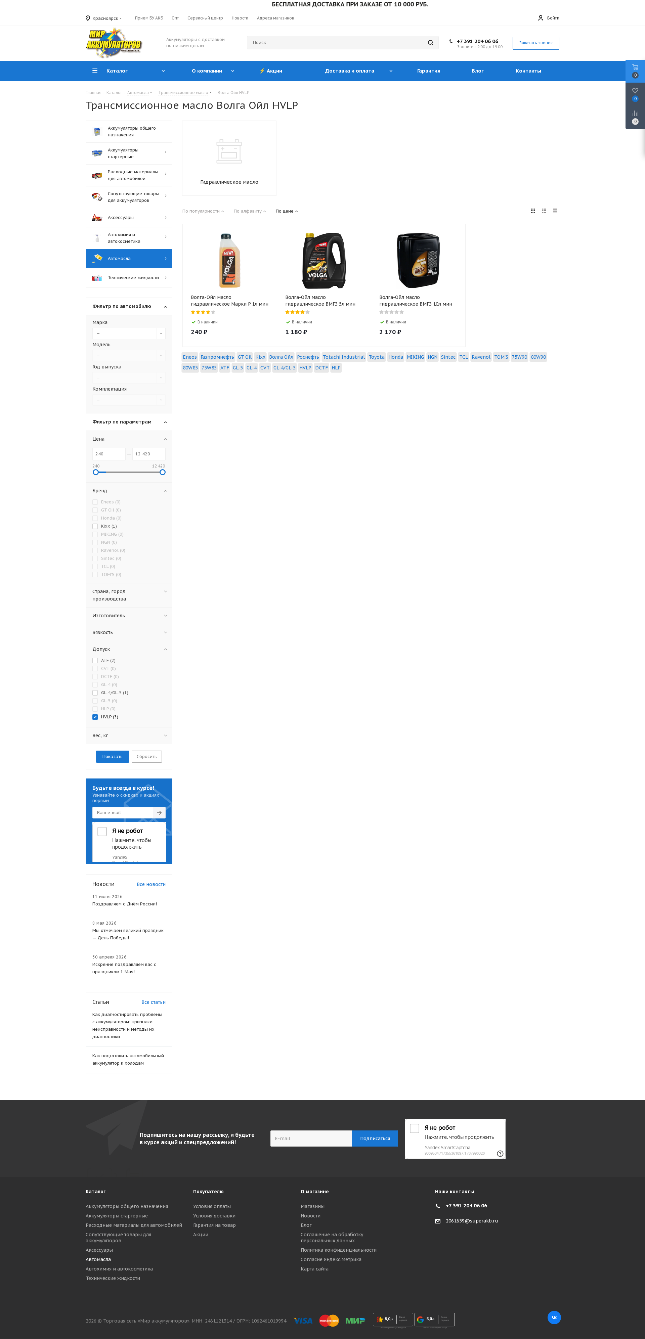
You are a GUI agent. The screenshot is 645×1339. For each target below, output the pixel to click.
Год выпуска (106, 367)
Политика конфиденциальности (339, 1250)
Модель (101, 345)
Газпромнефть (217, 357)
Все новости (151, 884)
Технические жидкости (113, 1278)
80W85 (190, 368)
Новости (310, 1216)
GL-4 (252, 368)
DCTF (321, 368)
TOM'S (501, 357)
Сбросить (147, 756)
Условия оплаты (212, 1206)
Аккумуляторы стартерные (117, 1216)
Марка (100, 322)
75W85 (209, 368)
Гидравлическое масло (229, 182)
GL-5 (238, 368)
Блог (306, 1225)
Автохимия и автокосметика (119, 1269)
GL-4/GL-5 (284, 368)
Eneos (190, 357)
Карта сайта (315, 1269)
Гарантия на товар (214, 1225)
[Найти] (431, 42)
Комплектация (109, 389)
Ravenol (481, 357)
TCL (463, 357)
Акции (200, 1235)
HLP (336, 368)
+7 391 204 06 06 (477, 41)
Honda (395, 357)
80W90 (538, 357)
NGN (432, 357)
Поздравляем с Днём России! (124, 904)
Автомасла (98, 1259)
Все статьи (153, 1002)
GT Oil (245, 357)
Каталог (95, 1192)
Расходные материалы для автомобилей (134, 1225)
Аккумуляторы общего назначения (127, 1206)
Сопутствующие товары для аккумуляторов (118, 1238)
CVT (265, 368)
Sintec (448, 357)
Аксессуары (99, 1250)
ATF (224, 368)
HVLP (305, 368)
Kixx (260, 357)
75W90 (519, 357)
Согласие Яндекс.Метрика (331, 1259)
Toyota (377, 357)
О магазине (315, 1192)
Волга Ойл (281, 357)
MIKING (415, 357)
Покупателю (208, 1192)
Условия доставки (214, 1216)
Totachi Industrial (344, 357)
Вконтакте (554, 1317)
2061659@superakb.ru (472, 1221)
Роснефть (308, 357)
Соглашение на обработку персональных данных (332, 1238)
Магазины (313, 1206)
